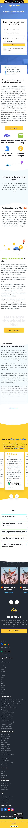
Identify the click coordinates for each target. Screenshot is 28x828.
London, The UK (5, 761)
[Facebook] (2, 809)
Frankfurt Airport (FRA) (7, 716)
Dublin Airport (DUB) (6, 720)
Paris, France (4, 740)
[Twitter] (5, 809)
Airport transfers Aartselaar (10, 588)
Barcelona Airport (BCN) (7, 722)
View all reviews (19, 448)
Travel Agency (4, 785)
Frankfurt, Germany (6, 750)
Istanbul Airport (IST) (6, 724)
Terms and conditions (6, 796)
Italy (2, 673)
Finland (2, 691)
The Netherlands (5, 663)
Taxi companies (5, 789)
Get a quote (14, 128)
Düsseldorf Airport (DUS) (7, 712)
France (2, 665)
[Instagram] (12, 809)
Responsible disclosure (7, 800)
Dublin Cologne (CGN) (7, 714)
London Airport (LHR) (6, 728)
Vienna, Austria (5, 765)
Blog (2, 773)
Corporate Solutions (6, 783)
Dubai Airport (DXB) (6, 726)
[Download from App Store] (9, 1)
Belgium (3, 661)
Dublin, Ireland (4, 753)
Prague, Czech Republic (7, 763)
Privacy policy (4, 798)
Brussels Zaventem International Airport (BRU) (13, 700)
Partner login (4, 802)
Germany (3, 667)
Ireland (2, 677)
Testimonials (4, 775)
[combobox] (14, 29)
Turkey (2, 693)
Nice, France (4, 742)
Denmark (3, 689)
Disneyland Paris (5, 746)
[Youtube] (9, 809)
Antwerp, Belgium (5, 736)
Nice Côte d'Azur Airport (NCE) (9, 708)
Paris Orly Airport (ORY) (7, 706)
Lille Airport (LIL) (5, 710)
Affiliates (3, 777)
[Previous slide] (11, 496)
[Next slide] (17, 496)
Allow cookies (14, 826)
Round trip (9, 41)
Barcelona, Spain (5, 757)
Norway (3, 685)
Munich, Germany (5, 748)
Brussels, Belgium (5, 734)
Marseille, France (5, 744)
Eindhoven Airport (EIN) (7, 718)
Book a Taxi (14, 330)
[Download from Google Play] (19, 1)
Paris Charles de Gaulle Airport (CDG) (11, 704)
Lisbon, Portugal (5, 759)
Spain (2, 669)
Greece (3, 675)
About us (3, 771)
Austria (2, 683)
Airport (16, 5)
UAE (2, 681)
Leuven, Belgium (5, 738)
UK (1, 679)
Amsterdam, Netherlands (7, 755)
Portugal (3, 671)
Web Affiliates (4, 787)
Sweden (3, 687)
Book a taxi (14, 631)
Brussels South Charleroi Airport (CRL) (11, 702)
